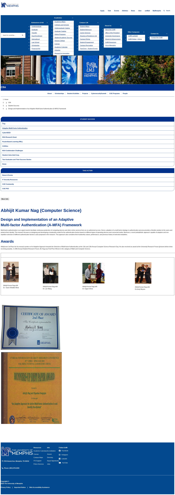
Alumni (49, 454)
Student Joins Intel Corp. (10, 155)
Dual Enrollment (37, 36)
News (133, 11)
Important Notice (20, 487)
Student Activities (73, 93)
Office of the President (112, 33)
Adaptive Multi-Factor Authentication (15, 128)
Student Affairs (84, 26)
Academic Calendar (61, 47)
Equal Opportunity (53, 461)
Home (6, 99)
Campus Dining (85, 39)
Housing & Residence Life (88, 36)
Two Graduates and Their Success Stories (16, 159)
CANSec (5, 146)
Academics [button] (58, 18)
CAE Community (8, 184)
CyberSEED (6, 132)
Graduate (35, 29)
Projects (85, 93)
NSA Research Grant (9, 137)
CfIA (9, 102)
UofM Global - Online (135, 39)
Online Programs (60, 34)
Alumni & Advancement (112, 39)
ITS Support (37, 461)
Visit (109, 11)
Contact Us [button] (155, 33)
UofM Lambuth (133, 36)
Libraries (57, 50)
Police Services (39, 464)
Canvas (57, 44)
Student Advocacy (86, 29)
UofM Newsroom (110, 42)
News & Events (7, 175)
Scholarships (59, 93)
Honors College (60, 40)
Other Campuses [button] (133, 32)
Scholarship (35, 45)
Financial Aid (36, 48)
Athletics (125, 11)
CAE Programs (114, 93)
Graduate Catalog (60, 31)
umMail (147, 11)
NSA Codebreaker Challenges (12, 150)
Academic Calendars (40, 451)
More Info (4, 199)
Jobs (48, 464)
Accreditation (51, 451)
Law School (35, 42)
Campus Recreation (86, 45)
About (49, 93)
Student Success (13, 105)
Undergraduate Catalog (62, 28)
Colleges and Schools (62, 25)
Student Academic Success (63, 37)
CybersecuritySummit (98, 93)
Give (139, 11)
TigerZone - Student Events (89, 48)
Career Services (85, 33)
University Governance (112, 36)
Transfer (34, 33)
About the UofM (110, 29)
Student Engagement (87, 42)
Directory (50, 457)
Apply (102, 11)
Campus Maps (38, 457)
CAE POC (5, 188)
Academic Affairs (60, 22)
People (125, 93)
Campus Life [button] (83, 22)
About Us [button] (108, 25)
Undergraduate (36, 26)
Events (116, 11)
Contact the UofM (156, 37)
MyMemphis (157, 11)
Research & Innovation (62, 53)
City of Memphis (110, 45)
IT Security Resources (10, 179)
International (36, 39)
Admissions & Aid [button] (37, 22)
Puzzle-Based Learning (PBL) (12, 141)
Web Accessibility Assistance (39, 487)
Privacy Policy (6, 487)
